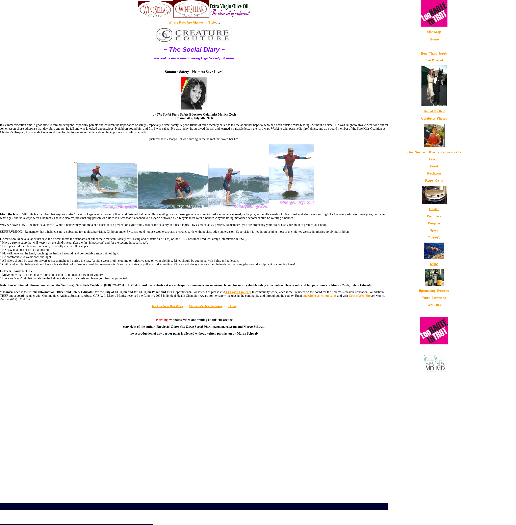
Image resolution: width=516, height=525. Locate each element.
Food (434, 166)
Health (434, 209)
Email (434, 159)
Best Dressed (434, 60)
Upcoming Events (434, 291)
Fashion (434, 173)
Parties (434, 216)
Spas (434, 230)
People (434, 223)
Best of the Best (434, 111)
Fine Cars (434, 180)
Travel (434, 237)
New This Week (434, 53)
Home (434, 39)
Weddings (434, 304)
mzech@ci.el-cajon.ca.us (319, 295)
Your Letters (434, 298)
